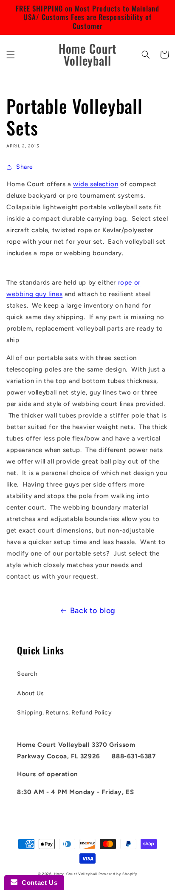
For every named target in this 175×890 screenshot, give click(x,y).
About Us (30, 693)
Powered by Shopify (118, 874)
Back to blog (93, 610)
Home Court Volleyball (75, 874)
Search (27, 673)
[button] (10, 54)
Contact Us (37, 882)
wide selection (95, 184)
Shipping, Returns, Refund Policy (64, 712)
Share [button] (24, 166)
